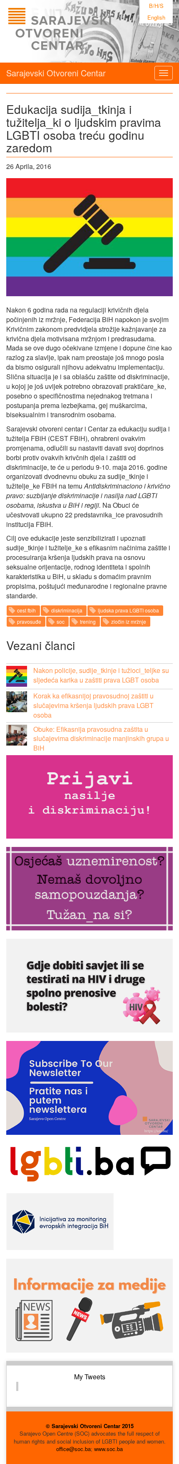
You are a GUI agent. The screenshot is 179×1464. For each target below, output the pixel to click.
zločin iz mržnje (128, 621)
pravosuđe (29, 621)
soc (61, 621)
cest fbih (26, 610)
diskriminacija (66, 610)
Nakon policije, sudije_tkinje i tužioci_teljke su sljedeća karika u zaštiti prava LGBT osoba (101, 675)
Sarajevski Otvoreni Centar (56, 73)
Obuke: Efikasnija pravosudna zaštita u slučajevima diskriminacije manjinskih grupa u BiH (101, 738)
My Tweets (89, 1376)
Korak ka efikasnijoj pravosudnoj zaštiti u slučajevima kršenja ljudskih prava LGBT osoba (93, 705)
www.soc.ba (108, 1449)
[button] (16, 676)
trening (88, 621)
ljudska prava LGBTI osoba (128, 610)
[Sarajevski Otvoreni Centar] (76, 31)
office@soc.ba (73, 1449)
